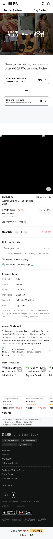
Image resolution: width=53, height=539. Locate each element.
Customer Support (10, 478)
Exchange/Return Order (13, 470)
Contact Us (7, 459)
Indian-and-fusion (33, 419)
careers (5, 454)
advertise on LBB (10, 463)
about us (6, 450)
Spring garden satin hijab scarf (18, 424)
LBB (3, 419)
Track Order (7, 474)
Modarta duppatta (24, 422)
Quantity (7, 231)
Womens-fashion (15, 419)
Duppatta (9, 422)
